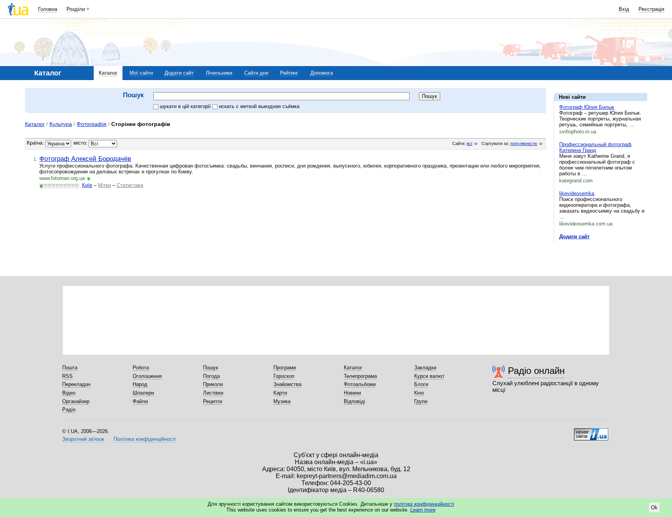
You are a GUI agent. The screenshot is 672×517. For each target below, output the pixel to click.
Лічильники (219, 73)
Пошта (69, 367)
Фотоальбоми (360, 384)
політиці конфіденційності (424, 504)
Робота (141, 367)
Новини (352, 393)
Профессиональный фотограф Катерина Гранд (595, 147)
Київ (87, 185)
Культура (60, 124)
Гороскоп (283, 376)
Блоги (421, 384)
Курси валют (429, 376)
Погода (211, 376)
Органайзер (75, 401)
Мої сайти (141, 73)
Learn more (423, 510)
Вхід (624, 9)
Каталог (108, 73)
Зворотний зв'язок (83, 439)
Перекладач (76, 384)
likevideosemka (576, 193)
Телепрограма (360, 376)
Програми (284, 367)
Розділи (75, 9)
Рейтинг (289, 73)
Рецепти (212, 401)
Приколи (213, 384)
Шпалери (143, 393)
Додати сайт (179, 73)
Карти (280, 393)
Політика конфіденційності (145, 439)
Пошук (210, 367)
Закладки (425, 367)
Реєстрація (651, 9)
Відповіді (354, 401)
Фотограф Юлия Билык (586, 107)
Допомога (321, 73)
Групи (420, 401)
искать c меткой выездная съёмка (259, 106)
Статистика (130, 185)
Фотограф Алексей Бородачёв (85, 158)
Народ (140, 384)
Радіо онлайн (536, 370)
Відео (68, 393)
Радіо (68, 409)
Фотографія (92, 124)
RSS (67, 376)
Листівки (213, 393)
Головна (47, 9)
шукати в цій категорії (186, 106)
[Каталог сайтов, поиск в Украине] (591, 431)
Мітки (104, 185)
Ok (654, 507)
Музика (281, 401)
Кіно (419, 393)
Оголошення (147, 376)
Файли (140, 401)
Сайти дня (256, 73)
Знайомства (287, 384)
